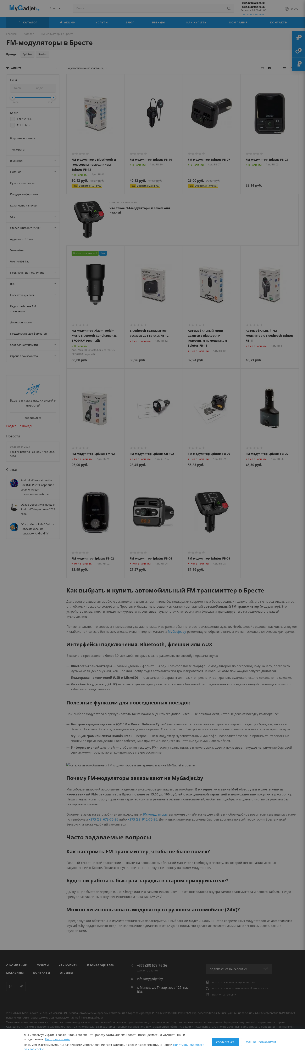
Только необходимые (261, 1042)
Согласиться (225, 1042)
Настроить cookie (57, 1039)
